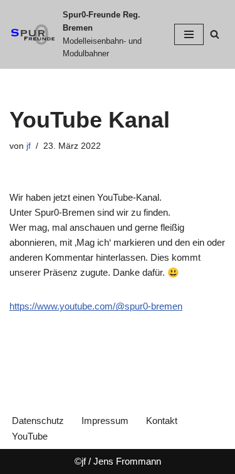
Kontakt (161, 420)
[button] (26, 40)
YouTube (30, 436)
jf (28, 146)
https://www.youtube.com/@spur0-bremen (95, 306)
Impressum (104, 420)
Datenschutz (38, 420)
